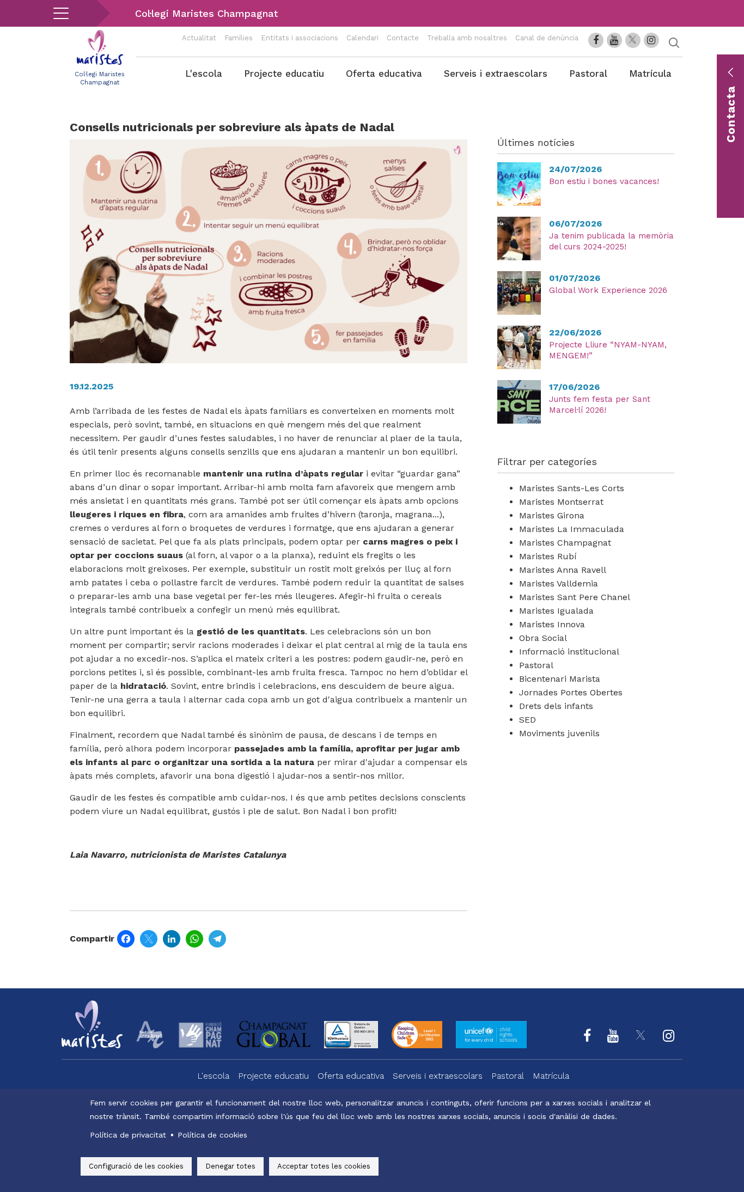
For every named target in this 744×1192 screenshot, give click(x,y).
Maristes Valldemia (558, 583)
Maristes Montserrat (561, 502)
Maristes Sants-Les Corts (571, 488)
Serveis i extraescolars (495, 73)
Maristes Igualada (556, 611)
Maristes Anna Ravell (562, 570)
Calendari (362, 38)
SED (527, 719)
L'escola (203, 73)
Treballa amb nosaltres (467, 38)
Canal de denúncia (546, 38)
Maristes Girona (551, 515)
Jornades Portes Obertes (571, 692)
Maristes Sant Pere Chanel (574, 597)
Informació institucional (569, 651)
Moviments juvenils (559, 733)
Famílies (238, 38)
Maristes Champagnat (565, 542)
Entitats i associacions (299, 38)
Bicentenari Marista (559, 679)
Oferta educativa (384, 73)
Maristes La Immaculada (571, 529)
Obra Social (543, 638)
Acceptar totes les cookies (323, 1166)
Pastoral (588, 73)
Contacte (403, 38)
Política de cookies (212, 1134)
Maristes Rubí (548, 556)
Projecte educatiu (284, 73)
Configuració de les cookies (136, 1166)
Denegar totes (230, 1166)
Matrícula (650, 73)
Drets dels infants (556, 706)
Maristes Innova (552, 624)
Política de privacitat (128, 1134)
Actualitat (199, 38)
